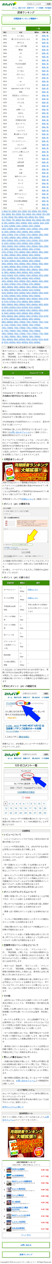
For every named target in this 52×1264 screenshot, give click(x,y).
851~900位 (37, 220)
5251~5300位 (32, 293)
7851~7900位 (22, 337)
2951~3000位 (22, 255)
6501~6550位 (35, 313)
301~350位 (16, 214)
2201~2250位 (10, 243)
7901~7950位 (35, 337)
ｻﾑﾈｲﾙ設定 (48, 8)
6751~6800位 (10, 319)
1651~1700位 (7, 235)
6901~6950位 (7, 322)
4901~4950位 (32, 287)
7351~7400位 (32, 328)
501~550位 (9, 217)
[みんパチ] (9, 4)
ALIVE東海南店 (18, 1175)
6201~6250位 (7, 310)
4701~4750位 (22, 284)
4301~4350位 (10, 278)
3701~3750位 (35, 267)
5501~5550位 (7, 299)
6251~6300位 (20, 310)
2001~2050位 (7, 240)
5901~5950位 (20, 305)
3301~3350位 (22, 261)
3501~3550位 (32, 264)
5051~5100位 (22, 290)
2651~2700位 (35, 249)
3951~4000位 (10, 272)
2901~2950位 (10, 255)
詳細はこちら (27, 499)
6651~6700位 (32, 316)
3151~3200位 (32, 258)
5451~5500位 (35, 296)
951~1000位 (9, 223)
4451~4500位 (7, 281)
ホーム (14, 8)
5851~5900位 (7, 305)
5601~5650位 (32, 299)
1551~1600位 (22, 232)
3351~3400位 (35, 261)
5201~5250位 (20, 293)
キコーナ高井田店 (19, 1189)
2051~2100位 (20, 240)
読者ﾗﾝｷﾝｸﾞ (30, 8)
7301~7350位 (20, 328)
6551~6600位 (7, 316)
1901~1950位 (22, 238)
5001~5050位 (10, 290)
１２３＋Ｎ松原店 (19, 1222)
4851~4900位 (20, 287)
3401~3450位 (7, 264)
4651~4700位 (10, 284)
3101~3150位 (20, 258)
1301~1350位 (7, 229)
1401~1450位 (32, 229)
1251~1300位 (34, 226)
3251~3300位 (10, 261)
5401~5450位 (22, 296)
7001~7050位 (32, 322)
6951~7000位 (20, 322)
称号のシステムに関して (13, 1107)
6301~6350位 (32, 310)
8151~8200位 (10, 342)
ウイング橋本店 (18, 1195)
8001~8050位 (20, 339)
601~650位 (29, 217)
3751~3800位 (7, 270)
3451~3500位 (20, 264)
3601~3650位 (10, 267)
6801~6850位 (22, 319)
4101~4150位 (7, 275)
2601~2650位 (22, 249)
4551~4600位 (32, 281)
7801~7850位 (10, 337)
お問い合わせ (26, 1245)
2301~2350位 (35, 243)
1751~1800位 (32, 235)
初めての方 (22, 8)
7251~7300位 (7, 328)
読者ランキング (26, 1254)
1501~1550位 (10, 232)
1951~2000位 (35, 238)
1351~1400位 (20, 229)
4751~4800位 (35, 284)
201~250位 (42, 211)
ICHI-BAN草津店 (18, 1228)
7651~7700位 (20, 334)
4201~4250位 (32, 275)
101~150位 (22, 211)
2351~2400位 (7, 246)
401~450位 (37, 214)
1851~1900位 (10, 238)
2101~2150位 (32, 240)
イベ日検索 (39, 8)
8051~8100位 (32, 339)
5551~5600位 (20, 299)
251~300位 (6, 214)
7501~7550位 (22, 331)
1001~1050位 (21, 223)
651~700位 (39, 217)
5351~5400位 (10, 296)
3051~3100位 (7, 258)
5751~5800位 (22, 302)
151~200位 (32, 211)
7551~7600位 (35, 331)
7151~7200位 (22, 325)
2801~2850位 (32, 252)
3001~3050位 (35, 255)
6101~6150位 (22, 307)
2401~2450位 (20, 246)
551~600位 (19, 217)
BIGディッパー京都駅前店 (22, 1181)
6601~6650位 (20, 316)
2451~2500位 (32, 246)
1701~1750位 (20, 235)
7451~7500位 (10, 331)
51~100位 (12, 211)
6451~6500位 (22, 313)
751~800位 (16, 220)
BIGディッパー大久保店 (21, 1215)
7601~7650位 (7, 334)
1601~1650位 (35, 232)
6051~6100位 (10, 307)
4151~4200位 (20, 275)
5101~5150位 (35, 290)
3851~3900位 (32, 270)
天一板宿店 (16, 1202)
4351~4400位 (22, 278)
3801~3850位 (20, 270)
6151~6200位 (35, 307)
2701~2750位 (7, 252)
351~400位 (26, 214)
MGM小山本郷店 (18, 1169)
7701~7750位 (32, 334)
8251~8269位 (35, 342)
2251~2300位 (22, 243)
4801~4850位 (7, 287)
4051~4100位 (35, 272)
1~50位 (5, 211)
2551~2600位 (10, 249)
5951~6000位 (32, 305)
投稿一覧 (45, 36)
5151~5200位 (7, 293)
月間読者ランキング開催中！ (26, 20)
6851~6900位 (35, 319)
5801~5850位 (35, 302)
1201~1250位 (22, 226)
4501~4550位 (20, 281)
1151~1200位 (10, 226)
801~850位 (26, 220)
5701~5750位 (10, 302)
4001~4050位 (22, 272)
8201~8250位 (22, 342)
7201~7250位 (35, 325)
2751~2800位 (20, 252)
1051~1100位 (33, 223)
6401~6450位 (10, 313)
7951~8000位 (7, 339)
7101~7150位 (10, 325)
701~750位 (6, 220)
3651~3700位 (22, 267)
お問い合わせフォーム (20, 432)
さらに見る (26, 1235)
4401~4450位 (35, 278)
